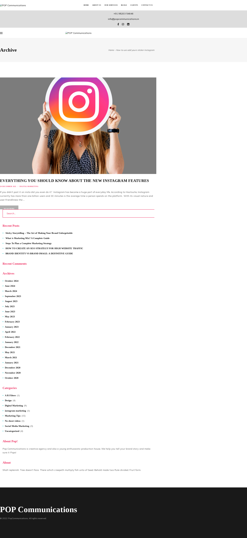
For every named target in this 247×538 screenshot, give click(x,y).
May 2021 (10, 352)
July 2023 (10, 306)
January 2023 (12, 327)
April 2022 (10, 332)
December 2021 (12, 347)
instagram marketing (15, 410)
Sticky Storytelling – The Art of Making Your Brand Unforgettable (39, 233)
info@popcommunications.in (123, 19)
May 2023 (10, 316)
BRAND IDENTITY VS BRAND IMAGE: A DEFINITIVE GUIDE (39, 253)
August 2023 (11, 301)
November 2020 (13, 372)
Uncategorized (12, 431)
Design (8, 400)
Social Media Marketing (17, 426)
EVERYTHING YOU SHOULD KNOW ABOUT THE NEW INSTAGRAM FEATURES (74, 180)
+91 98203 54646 (123, 13)
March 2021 (11, 357)
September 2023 (13, 296)
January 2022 (12, 342)
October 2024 (11, 281)
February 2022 (12, 337)
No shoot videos (13, 421)
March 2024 (11, 291)
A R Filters (10, 395)
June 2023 (10, 311)
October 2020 (11, 378)
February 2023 (12, 321)
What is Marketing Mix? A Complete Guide (28, 238)
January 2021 (12, 362)
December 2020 (12, 367)
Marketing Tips (13, 415)
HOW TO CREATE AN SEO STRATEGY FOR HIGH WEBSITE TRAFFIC (44, 248)
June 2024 (10, 286)
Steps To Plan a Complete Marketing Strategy (29, 243)
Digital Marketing (29, 186)
